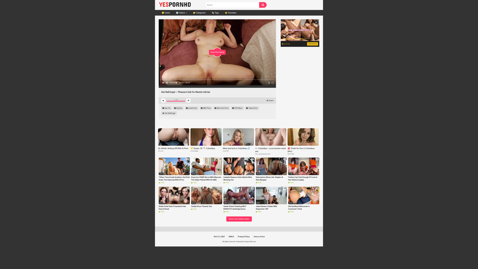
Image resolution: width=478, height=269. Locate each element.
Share (270, 100)
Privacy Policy (244, 237)
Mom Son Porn (222, 108)
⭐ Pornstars (230, 13)
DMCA (231, 237)
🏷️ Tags (215, 13)
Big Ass (179, 108)
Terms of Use (259, 237)
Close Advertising (217, 52)
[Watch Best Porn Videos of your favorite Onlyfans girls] (175, 5)
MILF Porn (207, 108)
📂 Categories (199, 13)
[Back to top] (469, 261)
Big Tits (167, 108)
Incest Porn (192, 108)
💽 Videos (180, 13)
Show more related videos (239, 219)
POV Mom (238, 108)
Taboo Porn (253, 108)
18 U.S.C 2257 (219, 237)
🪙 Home (166, 13)
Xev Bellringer (170, 113)
